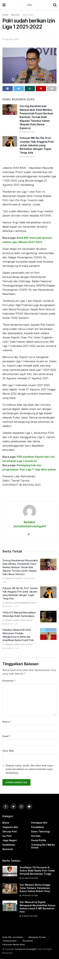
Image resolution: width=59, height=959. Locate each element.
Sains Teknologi (40, 831)
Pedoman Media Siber (13, 944)
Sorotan (35, 835)
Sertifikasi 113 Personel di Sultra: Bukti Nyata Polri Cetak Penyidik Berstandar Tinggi (37, 870)
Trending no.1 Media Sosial (43, 846)
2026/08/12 (30, 578)
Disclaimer (27, 940)
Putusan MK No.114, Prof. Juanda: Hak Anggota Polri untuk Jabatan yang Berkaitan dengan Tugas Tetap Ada (37, 145)
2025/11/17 (8, 606)
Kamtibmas (8, 844)
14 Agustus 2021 (10, 39)
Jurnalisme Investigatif (26, 949)
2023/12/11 (8, 624)
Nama (6, 721)
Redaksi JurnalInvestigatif (18, 620)
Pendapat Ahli (39, 822)
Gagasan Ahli (10, 827)
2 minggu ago (28, 132)
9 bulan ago (27, 157)
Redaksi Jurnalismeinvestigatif (21, 603)
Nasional (15, 15)
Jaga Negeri (28, 15)
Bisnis (5, 822)
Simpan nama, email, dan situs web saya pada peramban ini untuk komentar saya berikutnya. (29, 769)
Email (6, 736)
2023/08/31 (9, 648)
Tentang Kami (9, 940)
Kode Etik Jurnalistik (12, 937)
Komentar (9, 680)
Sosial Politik (38, 840)
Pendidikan (37, 827)
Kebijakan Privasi (37, 937)
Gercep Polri (9, 831)
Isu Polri (7, 835)
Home (5, 15)
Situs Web (8, 750)
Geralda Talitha (13, 578)
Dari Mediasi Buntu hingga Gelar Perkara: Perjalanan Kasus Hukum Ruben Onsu (35, 887)
